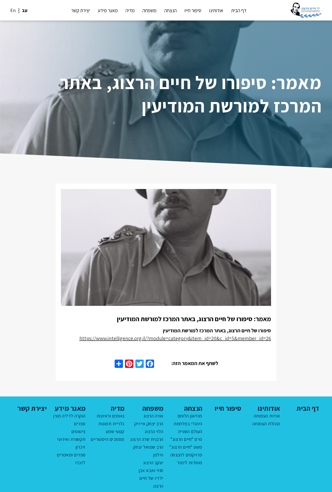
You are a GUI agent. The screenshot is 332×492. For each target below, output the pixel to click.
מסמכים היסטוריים (108, 439)
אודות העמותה (267, 416)
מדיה (130, 10)
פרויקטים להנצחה (186, 455)
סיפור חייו (192, 10)
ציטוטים (78, 431)
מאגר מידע (108, 10)
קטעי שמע (115, 431)
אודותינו (216, 10)
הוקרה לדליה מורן (69, 416)
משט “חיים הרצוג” (185, 447)
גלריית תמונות (111, 424)
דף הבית (238, 10)
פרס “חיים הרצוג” (186, 439)
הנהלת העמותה (266, 424)
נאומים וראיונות (110, 416)
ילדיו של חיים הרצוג (151, 482)
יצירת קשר (80, 10)
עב (24, 10)
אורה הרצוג (153, 416)
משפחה (149, 10)
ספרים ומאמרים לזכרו (71, 459)
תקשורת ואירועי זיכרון (71, 443)
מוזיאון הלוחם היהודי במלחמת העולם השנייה (188, 423)
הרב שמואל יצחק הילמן (148, 451)
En (13, 10)
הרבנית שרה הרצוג (146, 439)
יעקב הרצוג (153, 463)
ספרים (80, 424)
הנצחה (170, 10)
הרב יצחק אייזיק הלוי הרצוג (148, 427)
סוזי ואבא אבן (151, 470)
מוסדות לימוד (189, 463)
